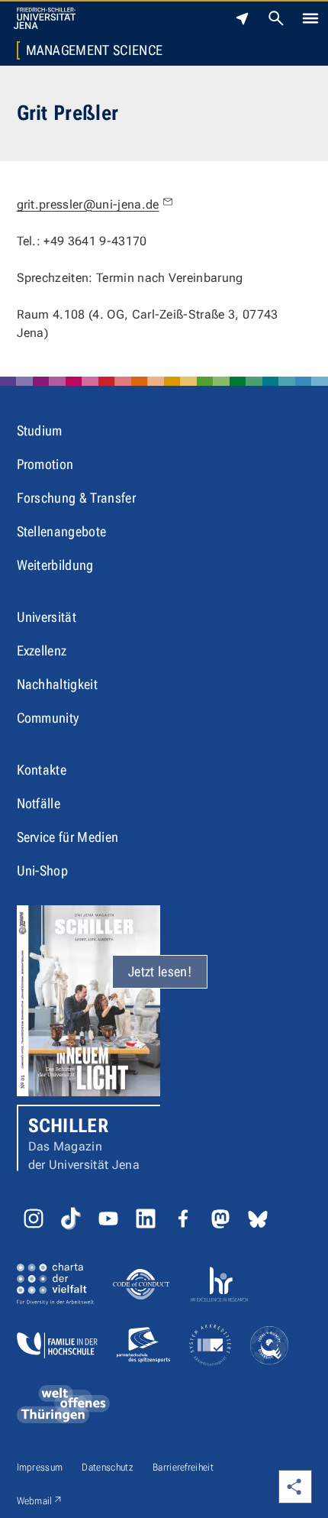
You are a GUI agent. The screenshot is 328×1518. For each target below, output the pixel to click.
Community (48, 718)
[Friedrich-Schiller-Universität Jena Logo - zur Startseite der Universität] (45, 18)
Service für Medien (68, 837)
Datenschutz (107, 1467)
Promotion (45, 464)
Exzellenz (42, 650)
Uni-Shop (43, 871)
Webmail (40, 1500)
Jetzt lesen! (159, 971)
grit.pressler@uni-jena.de (88, 204)
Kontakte (42, 770)
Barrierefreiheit (183, 1467)
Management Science (94, 50)
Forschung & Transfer (76, 498)
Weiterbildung (55, 565)
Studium (40, 430)
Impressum (40, 1467)
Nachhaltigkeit (57, 684)
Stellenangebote (62, 531)
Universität (47, 617)
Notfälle (39, 803)
